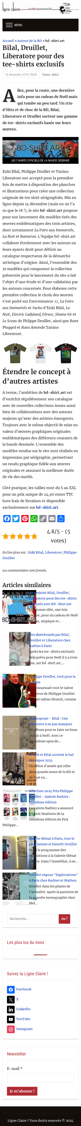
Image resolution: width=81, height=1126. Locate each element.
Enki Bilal (35, 552)
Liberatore (53, 552)
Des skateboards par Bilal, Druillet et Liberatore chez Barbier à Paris (49, 640)
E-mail (14, 1068)
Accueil (8, 41)
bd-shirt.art (47, 507)
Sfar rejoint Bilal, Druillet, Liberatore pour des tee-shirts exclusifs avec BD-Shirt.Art (52, 598)
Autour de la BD (29, 41)
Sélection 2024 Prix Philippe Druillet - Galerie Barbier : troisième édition (51, 796)
